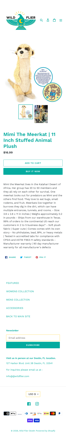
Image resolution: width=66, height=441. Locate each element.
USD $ (32, 394)
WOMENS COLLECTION (20, 291)
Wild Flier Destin (27, 431)
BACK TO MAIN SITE (18, 316)
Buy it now (33, 171)
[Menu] (61, 20)
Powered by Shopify (45, 431)
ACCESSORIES (14, 308)
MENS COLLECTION (18, 299)
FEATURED (12, 283)
